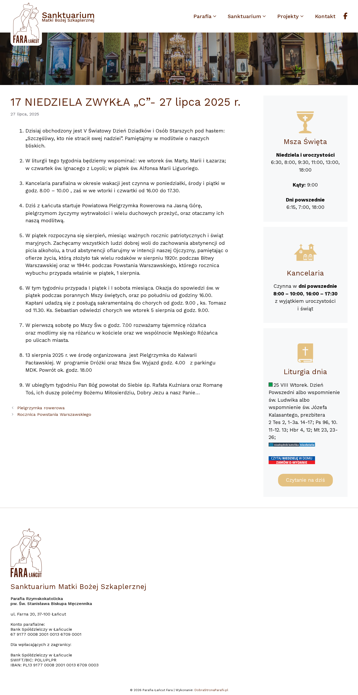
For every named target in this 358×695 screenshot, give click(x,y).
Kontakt (325, 16)
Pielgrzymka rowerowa (41, 407)
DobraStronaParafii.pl (211, 690)
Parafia (202, 16)
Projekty (288, 16)
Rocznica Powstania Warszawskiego (54, 414)
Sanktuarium (244, 16)
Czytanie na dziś (305, 480)
